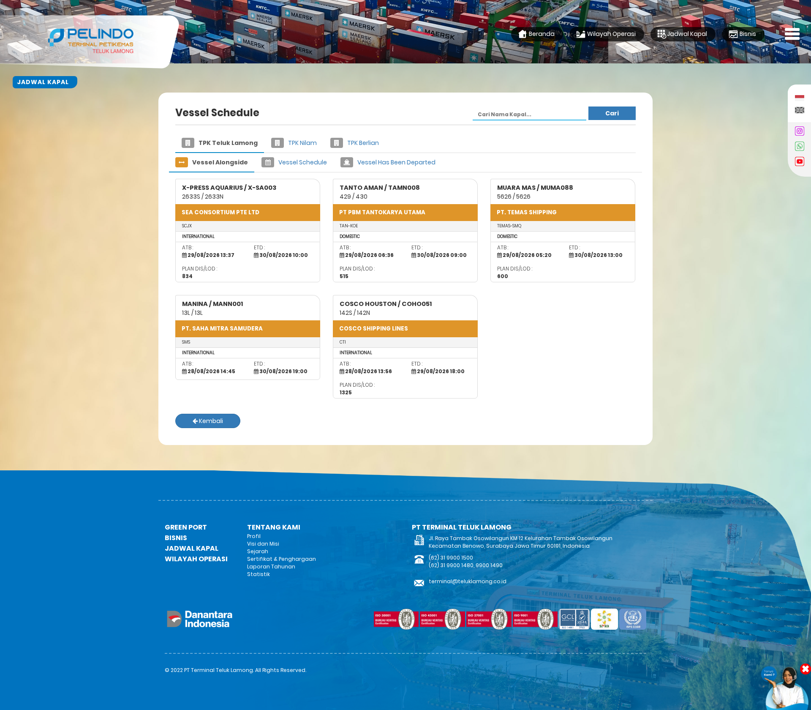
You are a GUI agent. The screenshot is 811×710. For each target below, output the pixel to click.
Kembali (210, 421)
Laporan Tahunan (271, 566)
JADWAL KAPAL (191, 548)
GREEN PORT (186, 527)
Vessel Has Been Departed (395, 162)
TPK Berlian (362, 143)
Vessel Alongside (219, 162)
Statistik (258, 574)
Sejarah (257, 551)
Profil (254, 536)
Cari (612, 113)
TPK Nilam (302, 143)
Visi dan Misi (263, 543)
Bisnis (747, 34)
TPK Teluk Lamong (227, 143)
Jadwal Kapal (687, 34)
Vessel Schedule (302, 162)
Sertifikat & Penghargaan (281, 559)
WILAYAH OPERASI (196, 559)
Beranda (541, 34)
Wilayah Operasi (611, 34)
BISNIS (176, 538)
